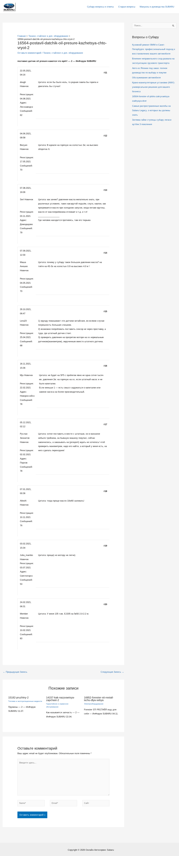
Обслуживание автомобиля (146, 77)
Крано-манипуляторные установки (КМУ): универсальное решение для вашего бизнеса (153, 87)
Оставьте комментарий (29, 53)
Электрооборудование (93, 704)
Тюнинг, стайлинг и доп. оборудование (63, 53)
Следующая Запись (112, 672)
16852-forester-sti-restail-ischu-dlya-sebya (98, 699)
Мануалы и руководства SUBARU (157, 6)
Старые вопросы (126, 6)
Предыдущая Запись (15, 672)
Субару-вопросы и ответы (100, 6)
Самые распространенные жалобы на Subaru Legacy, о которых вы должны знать (151, 110)
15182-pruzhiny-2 (18, 697)
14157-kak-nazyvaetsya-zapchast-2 (60, 699)
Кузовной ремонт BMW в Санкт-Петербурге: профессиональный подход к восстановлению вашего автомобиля (153, 49)
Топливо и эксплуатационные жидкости (25, 701)
